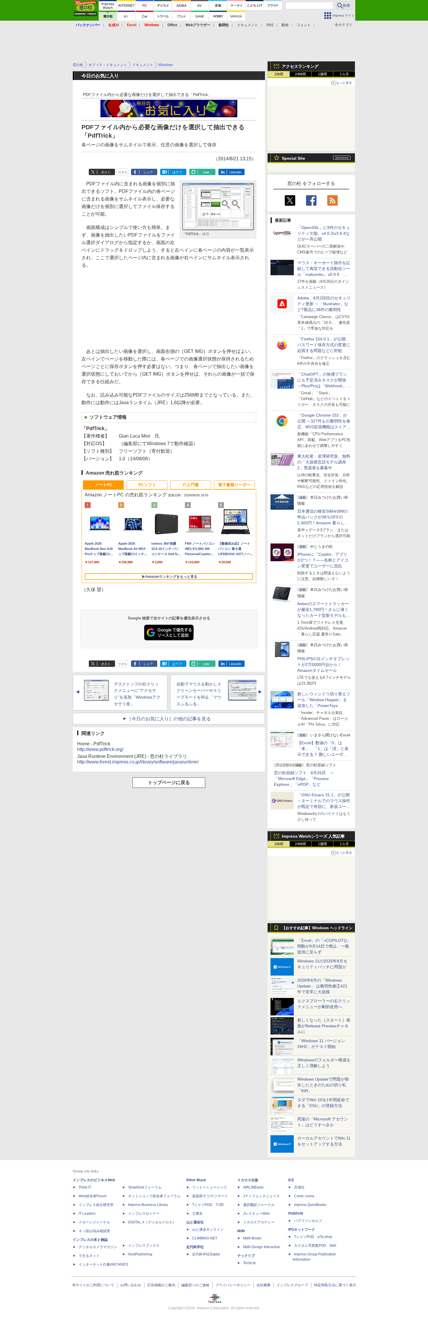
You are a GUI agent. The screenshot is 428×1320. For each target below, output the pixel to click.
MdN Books (252, 1238)
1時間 (278, 74)
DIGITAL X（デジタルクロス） (152, 1222)
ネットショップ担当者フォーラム (154, 1196)
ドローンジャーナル (94, 1222)
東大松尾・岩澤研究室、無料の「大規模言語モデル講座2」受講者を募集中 (323, 462)
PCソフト (147, 484)
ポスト (106, 172)
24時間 (300, 74)
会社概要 (263, 1285)
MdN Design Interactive (261, 1247)
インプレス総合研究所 (96, 1205)
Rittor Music (196, 1180)
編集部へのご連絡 (195, 1285)
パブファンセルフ (308, 1221)
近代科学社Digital (206, 1254)
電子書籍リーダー (234, 484)
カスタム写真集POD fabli (315, 1245)
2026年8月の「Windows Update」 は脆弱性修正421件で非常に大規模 (322, 986)
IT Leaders (87, 1213)
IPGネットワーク (301, 1229)
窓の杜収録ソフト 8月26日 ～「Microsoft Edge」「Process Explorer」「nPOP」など (304, 778)
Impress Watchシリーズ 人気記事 (313, 836)
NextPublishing (140, 1254)
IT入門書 (191, 484)
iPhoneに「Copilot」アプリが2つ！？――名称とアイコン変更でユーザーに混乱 (323, 560)
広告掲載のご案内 (161, 1285)
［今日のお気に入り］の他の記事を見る (169, 718)
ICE (291, 1180)
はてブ (177, 172)
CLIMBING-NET (204, 1238)
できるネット (89, 1256)
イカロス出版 (247, 1180)
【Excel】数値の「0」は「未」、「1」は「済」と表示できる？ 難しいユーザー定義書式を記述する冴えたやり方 (323, 754)
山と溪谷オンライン (208, 1229)
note (206, 172)
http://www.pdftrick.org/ (100, 749)
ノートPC (103, 484)
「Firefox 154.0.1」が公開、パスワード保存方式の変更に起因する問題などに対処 (323, 345)
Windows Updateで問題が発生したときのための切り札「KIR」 (323, 1085)
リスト (123, 172)
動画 (285, 25)
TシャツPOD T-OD (208, 1205)
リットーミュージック (209, 1187)
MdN (241, 1231)
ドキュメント (247, 25)
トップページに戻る (169, 782)
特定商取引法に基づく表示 (335, 1285)
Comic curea (304, 1196)
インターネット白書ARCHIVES (103, 1264)
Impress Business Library (148, 1205)
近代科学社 (195, 1247)
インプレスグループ (292, 1285)
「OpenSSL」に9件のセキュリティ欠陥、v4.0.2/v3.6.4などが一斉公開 (323, 233)
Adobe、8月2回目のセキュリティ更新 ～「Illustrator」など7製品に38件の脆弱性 (324, 304)
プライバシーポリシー (232, 1285)
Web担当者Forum (93, 1196)
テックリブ (246, 1256)
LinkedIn (235, 172)
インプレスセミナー (144, 1213)
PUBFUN (295, 1213)
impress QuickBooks (310, 1205)
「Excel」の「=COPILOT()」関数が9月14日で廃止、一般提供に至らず (324, 946)
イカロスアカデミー (259, 1222)
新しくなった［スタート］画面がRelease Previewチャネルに (323, 1026)
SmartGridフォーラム (145, 1187)
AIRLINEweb (253, 1187)
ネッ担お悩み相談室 (94, 1231)
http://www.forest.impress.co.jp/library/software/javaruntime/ (138, 761)
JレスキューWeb (256, 1213)
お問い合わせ (130, 1285)
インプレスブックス (144, 1245)
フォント (304, 25)
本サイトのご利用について (93, 1285)
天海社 (299, 1187)
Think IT (85, 1187)
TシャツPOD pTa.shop (313, 1237)
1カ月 (344, 74)
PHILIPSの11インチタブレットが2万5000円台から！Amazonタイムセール (323, 664)
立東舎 (197, 1213)
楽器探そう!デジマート (210, 1196)
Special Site (293, 158)
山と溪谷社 (195, 1222)
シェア (148, 172)
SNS (269, 25)
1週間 (322, 74)
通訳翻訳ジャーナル (259, 1205)
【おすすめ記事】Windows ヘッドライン (317, 928)
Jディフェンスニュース (261, 1196)
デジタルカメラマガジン (98, 1247)
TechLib (249, 1263)
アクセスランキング (300, 66)
